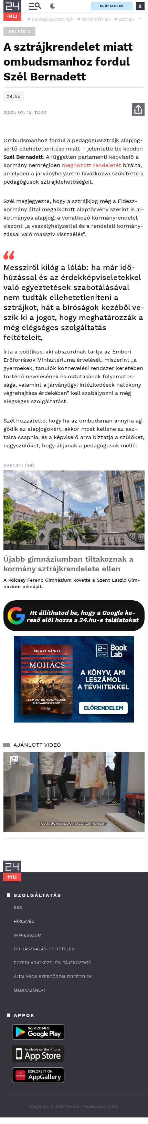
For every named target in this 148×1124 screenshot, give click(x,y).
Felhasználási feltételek (44, 949)
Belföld (19, 31)
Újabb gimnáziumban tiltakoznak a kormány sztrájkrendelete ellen (68, 564)
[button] (139, 18)
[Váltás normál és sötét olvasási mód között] (53, 6)
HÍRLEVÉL (24, 921)
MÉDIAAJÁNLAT (29, 990)
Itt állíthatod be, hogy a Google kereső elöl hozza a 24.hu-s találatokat (82, 616)
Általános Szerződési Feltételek (53, 976)
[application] (74, 792)
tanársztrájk (97, 19)
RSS (18, 907)
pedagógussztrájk (53, 19)
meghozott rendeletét (91, 165)
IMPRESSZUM (27, 935)
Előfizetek (112, 6)
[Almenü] (35, 6)
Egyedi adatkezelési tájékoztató (53, 962)
